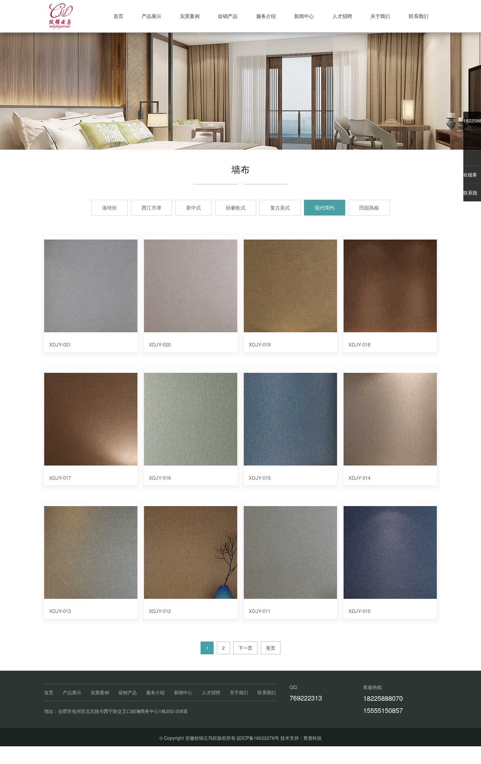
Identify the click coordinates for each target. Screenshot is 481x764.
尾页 (270, 647)
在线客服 (470, 177)
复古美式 (280, 207)
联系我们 (418, 15)
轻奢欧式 (235, 207)
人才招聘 (342, 15)
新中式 (193, 207)
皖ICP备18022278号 (258, 738)
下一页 (245, 647)
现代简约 (324, 207)
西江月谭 (151, 207)
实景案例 (190, 15)
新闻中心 (304, 15)
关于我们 (380, 15)
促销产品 (228, 15)
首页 (118, 15)
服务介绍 (266, 15)
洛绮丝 (109, 207)
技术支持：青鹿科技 (301, 738)
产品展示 (151, 15)
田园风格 (369, 207)
